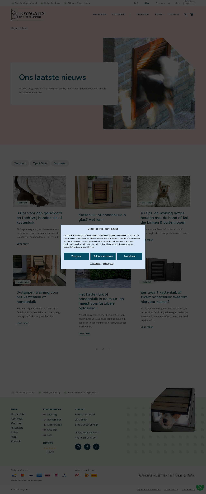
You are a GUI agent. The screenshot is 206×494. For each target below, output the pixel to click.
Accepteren (130, 256)
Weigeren (76, 256)
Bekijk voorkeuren (103, 256)
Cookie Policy (95, 263)
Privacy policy (108, 263)
